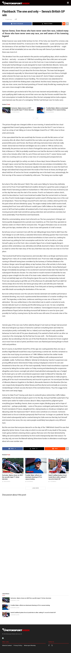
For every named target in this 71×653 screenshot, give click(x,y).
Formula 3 (30, 471)
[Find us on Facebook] (48, 645)
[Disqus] (35, 520)
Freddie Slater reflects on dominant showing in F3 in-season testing (33, 477)
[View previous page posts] (33, 118)
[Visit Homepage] (16, 2)
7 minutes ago (16, 112)
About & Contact (7, 645)
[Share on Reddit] (63, 23)
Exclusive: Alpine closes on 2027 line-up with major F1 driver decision (12, 477)
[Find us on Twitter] (52, 645)
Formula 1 (53, 471)
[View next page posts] (37, 118)
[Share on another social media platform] (67, 23)
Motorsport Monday (30, 645)
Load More (35, 488)
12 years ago (8, 19)
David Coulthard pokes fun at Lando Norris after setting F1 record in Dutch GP (57, 477)
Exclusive (7, 471)
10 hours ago (50, 112)
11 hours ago (52, 481)
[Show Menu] (68, 3)
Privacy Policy (18, 645)
